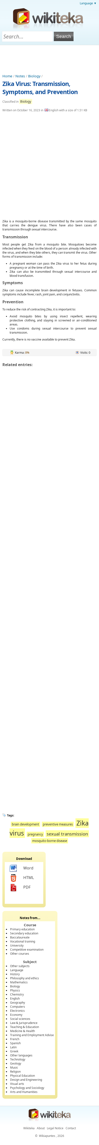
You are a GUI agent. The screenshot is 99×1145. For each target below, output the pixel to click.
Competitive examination (26, 950)
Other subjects (20, 966)
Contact (71, 1128)
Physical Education (22, 1076)
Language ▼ (88, 3)
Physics (15, 990)
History (15, 974)
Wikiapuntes (47, 1136)
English (15, 998)
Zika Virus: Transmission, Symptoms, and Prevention (40, 88)
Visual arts (17, 1084)
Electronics (17, 1011)
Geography (17, 1003)
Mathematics (19, 982)
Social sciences (20, 1019)
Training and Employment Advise (32, 1035)
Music (14, 1067)
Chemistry (17, 994)
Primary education (22, 929)
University (17, 945)
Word (28, 868)
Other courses (19, 954)
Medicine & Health (22, 1031)
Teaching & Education (24, 1027)
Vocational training (22, 941)
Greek (14, 1051)
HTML (28, 877)
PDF (27, 887)
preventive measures (58, 824)
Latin (13, 1047)
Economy (16, 1015)
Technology (17, 1059)
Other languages (21, 1055)
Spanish (15, 1043)
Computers (17, 1007)
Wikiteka (29, 1128)
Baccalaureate (20, 937)
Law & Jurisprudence (23, 1023)
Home (7, 76)
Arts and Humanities (23, 1092)
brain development (25, 824)
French (14, 1039)
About (41, 1128)
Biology (34, 76)
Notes (20, 76)
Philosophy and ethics (24, 978)
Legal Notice (55, 1128)
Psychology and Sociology (27, 1088)
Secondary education (24, 933)
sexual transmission (67, 834)
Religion (15, 1072)
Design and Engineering (26, 1080)
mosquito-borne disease (49, 841)
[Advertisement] (49, 58)
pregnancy (35, 834)
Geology (15, 1063)
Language (16, 970)
